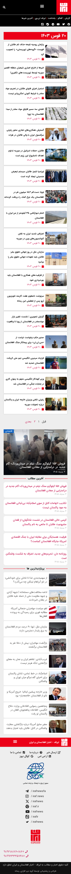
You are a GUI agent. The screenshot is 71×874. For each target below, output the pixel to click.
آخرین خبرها (27, 18)
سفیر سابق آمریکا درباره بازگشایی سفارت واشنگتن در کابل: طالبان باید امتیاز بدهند (26, 726)
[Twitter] (63, 24)
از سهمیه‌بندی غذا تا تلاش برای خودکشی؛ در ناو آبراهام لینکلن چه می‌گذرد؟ (26, 580)
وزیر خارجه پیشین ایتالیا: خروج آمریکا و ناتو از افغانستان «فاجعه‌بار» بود (27, 694)
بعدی (28, 421)
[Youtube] (58, 24)
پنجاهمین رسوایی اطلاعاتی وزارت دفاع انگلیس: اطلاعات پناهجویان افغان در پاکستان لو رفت (27, 710)
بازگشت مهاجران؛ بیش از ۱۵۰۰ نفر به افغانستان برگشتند (28, 645)
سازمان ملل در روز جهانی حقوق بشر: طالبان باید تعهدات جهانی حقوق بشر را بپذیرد (26, 257)
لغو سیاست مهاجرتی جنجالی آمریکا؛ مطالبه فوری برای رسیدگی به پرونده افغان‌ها (28, 612)
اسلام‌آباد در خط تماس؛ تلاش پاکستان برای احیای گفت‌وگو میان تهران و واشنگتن (27, 677)
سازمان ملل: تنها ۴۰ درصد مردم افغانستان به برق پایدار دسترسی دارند (26, 629)
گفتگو (60, 18)
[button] (42, 6)
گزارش (67, 18)
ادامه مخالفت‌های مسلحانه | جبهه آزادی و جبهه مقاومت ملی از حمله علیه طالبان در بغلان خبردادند (27, 596)
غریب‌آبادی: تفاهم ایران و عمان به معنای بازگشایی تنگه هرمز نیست (26, 661)
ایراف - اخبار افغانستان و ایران (44, 742)
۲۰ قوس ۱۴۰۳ (53, 35)
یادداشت (52, 18)
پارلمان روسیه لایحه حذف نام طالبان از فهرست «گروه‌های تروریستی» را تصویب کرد (25, 49)
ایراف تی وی (40, 18)
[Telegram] (53, 24)
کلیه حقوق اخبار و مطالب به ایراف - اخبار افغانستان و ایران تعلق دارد (35, 865)
